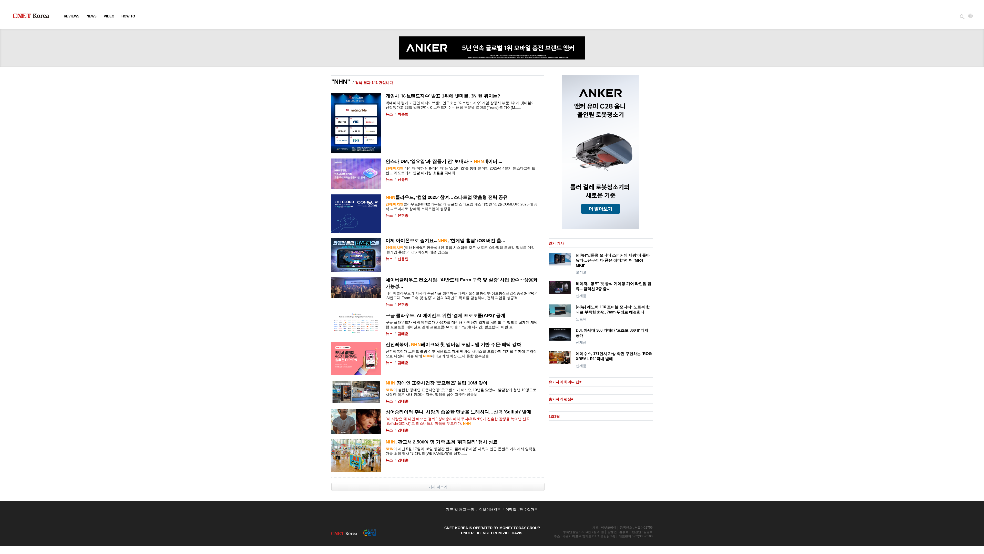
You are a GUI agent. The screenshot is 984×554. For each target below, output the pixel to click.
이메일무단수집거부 (522, 509)
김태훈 (403, 334)
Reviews (71, 16)
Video (109, 16)
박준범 (403, 114)
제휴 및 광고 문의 (460, 509)
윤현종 (403, 215)
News (92, 16)
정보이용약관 (490, 509)
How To (128, 16)
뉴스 (389, 114)
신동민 (403, 179)
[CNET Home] (33, 17)
